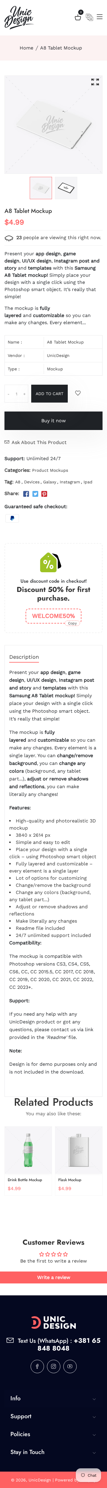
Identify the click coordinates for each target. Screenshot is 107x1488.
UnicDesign (58, 355)
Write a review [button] (53, 1277)
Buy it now (53, 420)
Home (26, 48)
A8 (18, 481)
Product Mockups (50, 470)
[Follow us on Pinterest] (44, 494)
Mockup (55, 368)
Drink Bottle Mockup (25, 1180)
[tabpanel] (41, 188)
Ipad (88, 481)
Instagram (70, 481)
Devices (32, 481)
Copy (72, 623)
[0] (77, 18)
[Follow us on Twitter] (35, 494)
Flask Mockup (69, 1180)
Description (24, 657)
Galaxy (49, 481)
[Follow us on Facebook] (26, 494)
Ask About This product (39, 442)
